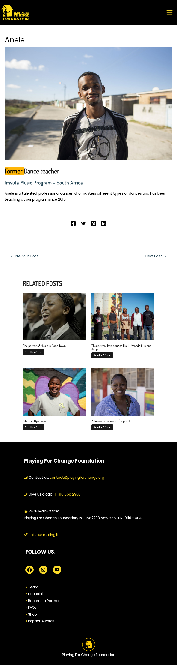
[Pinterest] (93, 223)
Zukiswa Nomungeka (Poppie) (110, 421)
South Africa (34, 352)
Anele (15, 40)
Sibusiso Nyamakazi (35, 421)
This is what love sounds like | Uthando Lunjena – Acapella (122, 347)
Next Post (156, 256)
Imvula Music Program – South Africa (44, 182)
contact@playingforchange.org (77, 477)
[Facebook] (73, 223)
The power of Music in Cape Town (44, 345)
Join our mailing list (44, 534)
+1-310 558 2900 (66, 494)
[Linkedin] (103, 223)
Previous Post (24, 256)
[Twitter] (83, 223)
